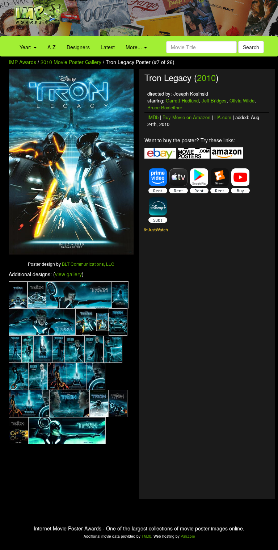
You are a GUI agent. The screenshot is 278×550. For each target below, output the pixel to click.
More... (134, 47)
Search (251, 47)
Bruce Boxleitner (164, 107)
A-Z (51, 47)
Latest (108, 47)
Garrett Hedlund (182, 100)
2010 (206, 77)
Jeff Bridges (214, 100)
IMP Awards (22, 62)
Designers (78, 47)
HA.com (222, 117)
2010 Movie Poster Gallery (71, 62)
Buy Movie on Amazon (186, 117)
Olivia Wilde (241, 100)
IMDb (153, 117)
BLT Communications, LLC (88, 264)
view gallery (68, 274)
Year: (26, 47)
